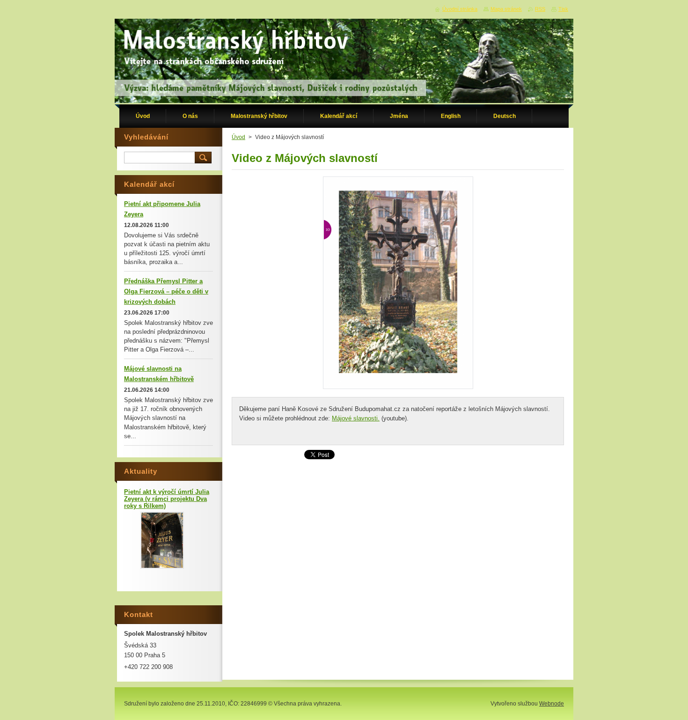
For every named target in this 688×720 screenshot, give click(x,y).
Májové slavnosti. (356, 418)
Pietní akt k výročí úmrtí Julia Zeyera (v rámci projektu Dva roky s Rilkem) (166, 498)
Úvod (238, 137)
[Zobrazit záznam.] (162, 566)
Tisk (563, 9)
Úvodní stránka (459, 9)
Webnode (551, 703)
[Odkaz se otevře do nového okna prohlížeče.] (398, 388)
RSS (540, 9)
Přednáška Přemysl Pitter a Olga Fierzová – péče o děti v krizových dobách (166, 291)
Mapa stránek (506, 9)
